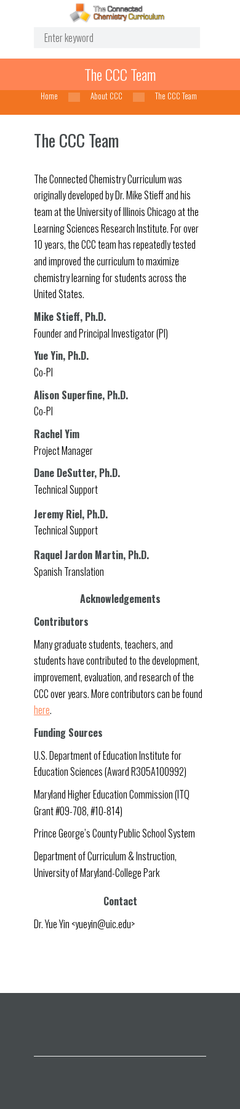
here (42, 709)
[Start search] (181, 38)
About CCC (106, 96)
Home (49, 96)
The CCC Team (120, 74)
